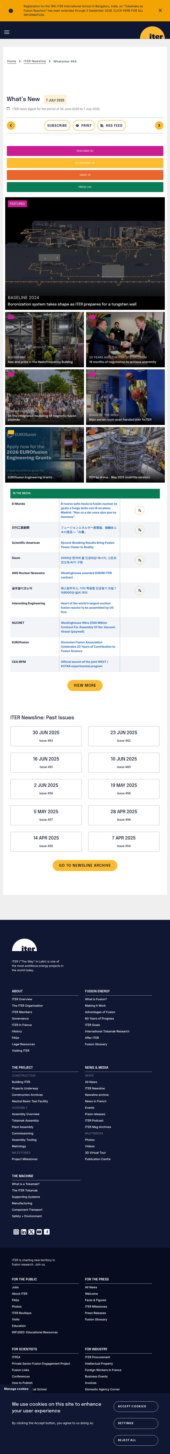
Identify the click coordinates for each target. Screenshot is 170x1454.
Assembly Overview (26, 1114)
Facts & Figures (95, 1300)
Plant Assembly (22, 1127)
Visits (16, 1319)
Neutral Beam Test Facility (30, 1101)
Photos (90, 1140)
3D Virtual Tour (95, 1153)
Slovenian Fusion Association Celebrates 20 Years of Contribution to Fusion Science (88, 647)
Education (19, 1326)
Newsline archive (97, 1095)
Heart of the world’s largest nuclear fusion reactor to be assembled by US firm (87, 608)
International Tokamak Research (107, 1031)
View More (85, 686)
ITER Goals (92, 1025)
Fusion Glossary (96, 1044)
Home (11, 61)
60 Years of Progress (99, 1018)
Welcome (91, 1294)
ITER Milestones (96, 1306)
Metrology (19, 1146)
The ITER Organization (27, 1005)
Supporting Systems (26, 1197)
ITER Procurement (97, 1357)
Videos (90, 1146)
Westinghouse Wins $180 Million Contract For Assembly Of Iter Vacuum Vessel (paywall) (88, 627)
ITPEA (16, 1357)
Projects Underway (25, 1088)
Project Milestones (25, 1159)
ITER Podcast (94, 1120)
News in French (95, 1101)
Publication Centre (97, 1159)
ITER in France (22, 1025)
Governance (20, 1018)
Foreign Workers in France (103, 1370)
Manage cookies (16, 1389)
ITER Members (22, 1012)
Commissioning (22, 1133)
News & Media (96, 1068)
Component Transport (27, 1210)
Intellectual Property (99, 1363)
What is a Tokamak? (26, 1184)
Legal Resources (23, 1044)
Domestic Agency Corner (102, 1389)
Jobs (15, 1287)
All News (91, 1082)
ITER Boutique (22, 1313)
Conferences (21, 1376)
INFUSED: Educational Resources (35, 1332)
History (17, 1031)
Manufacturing (22, 1203)
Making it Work (95, 1005)
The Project (22, 1068)
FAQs (15, 1038)
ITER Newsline (35, 61)
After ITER (92, 1038)
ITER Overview (22, 999)
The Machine (23, 1176)
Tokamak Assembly (25, 1120)
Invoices (91, 1383)
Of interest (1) (85, 162)
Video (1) (85, 174)
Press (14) (85, 187)
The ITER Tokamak (25, 1190)
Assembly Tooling (24, 1140)
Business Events (96, 1376)
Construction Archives (27, 1095)
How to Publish (22, 1383)
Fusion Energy (97, 991)
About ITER (19, 1294)
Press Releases (95, 1313)
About (17, 991)
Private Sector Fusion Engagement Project (41, 1363)
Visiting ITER (20, 1050)
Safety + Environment (27, 1216)
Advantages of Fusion (100, 1012)
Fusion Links (20, 1370)
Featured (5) (84, 150)
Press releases (95, 1114)
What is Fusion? (96, 999)
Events (89, 1108)
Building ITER (21, 1082)
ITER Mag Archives (98, 1127)
